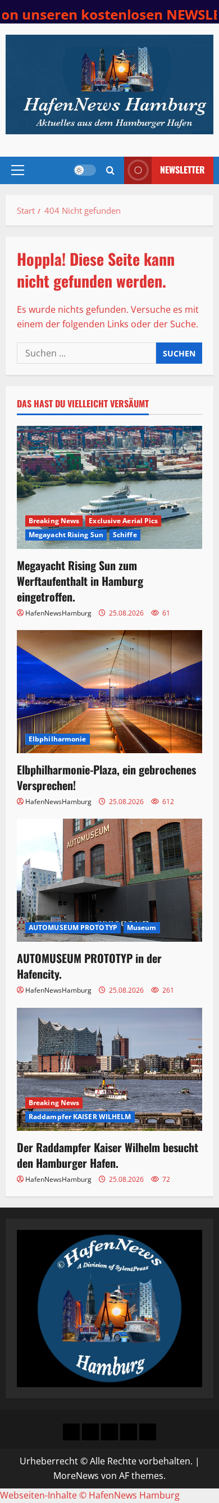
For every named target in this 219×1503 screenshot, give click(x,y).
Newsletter (182, 169)
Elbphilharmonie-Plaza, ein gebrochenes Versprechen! (106, 777)
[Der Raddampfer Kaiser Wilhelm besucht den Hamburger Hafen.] (109, 1069)
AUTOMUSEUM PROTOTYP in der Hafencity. (89, 966)
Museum (142, 927)
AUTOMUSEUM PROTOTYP (73, 927)
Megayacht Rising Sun (66, 534)
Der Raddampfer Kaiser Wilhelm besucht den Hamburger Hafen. (107, 1155)
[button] (18, 170)
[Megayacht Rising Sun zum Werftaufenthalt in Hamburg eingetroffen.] (109, 487)
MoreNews (76, 1475)
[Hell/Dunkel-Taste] (85, 170)
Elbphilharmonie (57, 739)
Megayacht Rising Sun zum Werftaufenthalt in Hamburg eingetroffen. (80, 581)
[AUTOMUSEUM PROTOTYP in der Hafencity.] (109, 880)
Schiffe (125, 534)
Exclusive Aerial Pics (123, 520)
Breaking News (54, 520)
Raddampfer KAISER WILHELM (80, 1116)
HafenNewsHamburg (58, 613)
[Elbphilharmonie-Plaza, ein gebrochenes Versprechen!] (109, 691)
